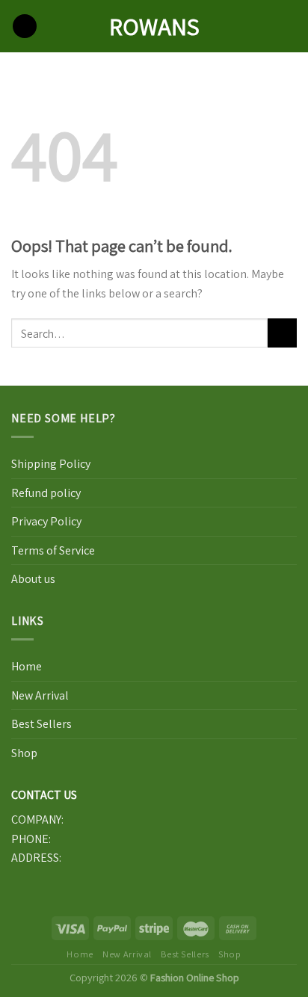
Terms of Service (53, 550)
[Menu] (25, 26)
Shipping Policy (50, 464)
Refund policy (46, 493)
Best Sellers (41, 724)
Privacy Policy (46, 521)
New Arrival (40, 695)
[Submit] (282, 333)
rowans (154, 26)
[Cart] (289, 26)
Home (26, 666)
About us (33, 579)
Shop (24, 753)
